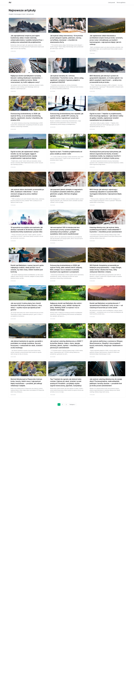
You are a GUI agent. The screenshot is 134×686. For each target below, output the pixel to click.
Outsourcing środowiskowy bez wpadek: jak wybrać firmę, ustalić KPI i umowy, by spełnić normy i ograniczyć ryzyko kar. (66, 116)
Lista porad (111, 2)
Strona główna (121, 2)
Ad (10, 2)
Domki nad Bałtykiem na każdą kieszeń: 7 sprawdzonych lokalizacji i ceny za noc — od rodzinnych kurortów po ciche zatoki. (106, 305)
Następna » (72, 404)
